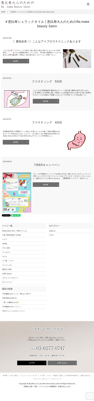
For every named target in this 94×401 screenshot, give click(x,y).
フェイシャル (7, 265)
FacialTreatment (72, 375)
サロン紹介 (6, 248)
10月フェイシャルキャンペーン (13, 311)
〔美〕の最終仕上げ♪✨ (11, 302)
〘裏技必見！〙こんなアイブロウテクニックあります (47, 41)
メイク (4, 239)
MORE (15, 61)
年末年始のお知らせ (9, 298)
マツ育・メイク (8, 261)
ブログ (51, 235)
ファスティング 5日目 (47, 81)
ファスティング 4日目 (47, 122)
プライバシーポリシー (10, 278)
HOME (3, 12)
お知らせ (52, 231)
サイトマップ (7, 282)
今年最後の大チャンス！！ (12, 307)
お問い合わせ (7, 274)
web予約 (32, 363)
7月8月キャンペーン (47, 165)
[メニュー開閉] (88, 4)
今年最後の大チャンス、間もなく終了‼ (16, 294)
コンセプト (6, 252)
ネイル (4, 256)
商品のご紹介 (7, 269)
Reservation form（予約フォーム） (15, 231)
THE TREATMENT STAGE (11, 235)
